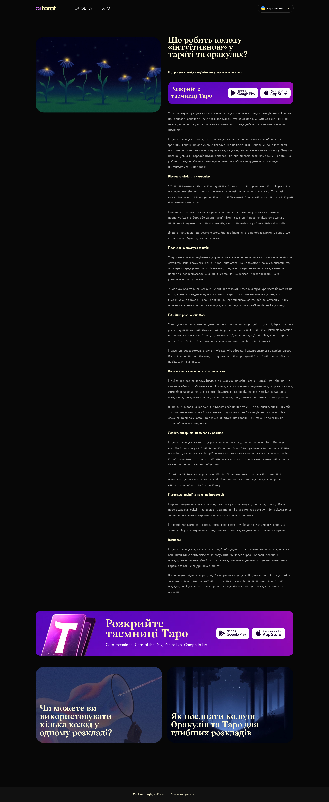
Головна (82, 8)
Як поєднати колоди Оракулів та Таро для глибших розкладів (215, 725)
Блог (106, 8)
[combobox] (275, 8)
